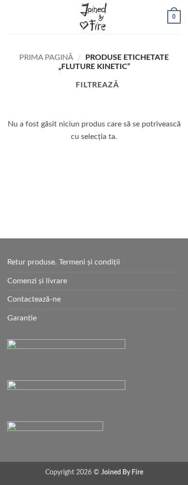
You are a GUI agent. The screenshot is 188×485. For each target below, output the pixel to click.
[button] (13, 16)
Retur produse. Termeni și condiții (63, 262)
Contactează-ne (34, 299)
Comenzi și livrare (37, 281)
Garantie (22, 318)
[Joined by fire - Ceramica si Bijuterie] (94, 17)
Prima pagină (46, 57)
